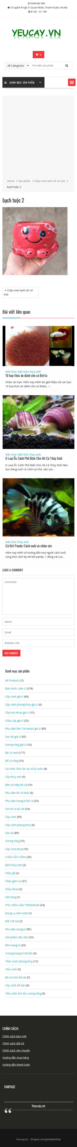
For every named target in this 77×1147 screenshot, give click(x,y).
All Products (12, 680)
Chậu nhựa (11, 889)
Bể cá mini (11, 752)
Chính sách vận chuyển (16, 1050)
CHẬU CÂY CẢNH (15, 857)
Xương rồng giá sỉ (15, 744)
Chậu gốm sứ (13, 881)
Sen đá (9, 833)
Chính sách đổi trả (13, 1043)
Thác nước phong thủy (19, 961)
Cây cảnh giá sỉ (14, 696)
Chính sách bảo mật (14, 1036)
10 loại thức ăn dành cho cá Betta (26, 375)
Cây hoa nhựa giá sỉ (17, 712)
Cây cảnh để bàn (15, 985)
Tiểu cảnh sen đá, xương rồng (23, 993)
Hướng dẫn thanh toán (16, 1064)
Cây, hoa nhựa (14, 849)
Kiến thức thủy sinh (29, 371)
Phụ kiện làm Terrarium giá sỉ (23, 728)
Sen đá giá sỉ (13, 736)
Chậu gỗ (10, 873)
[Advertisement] (38, 137)
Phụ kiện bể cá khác (17, 793)
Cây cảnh (10, 817)
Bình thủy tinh (13, 865)
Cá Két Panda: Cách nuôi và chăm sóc (28, 545)
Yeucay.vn (38, 1106)
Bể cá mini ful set (15, 977)
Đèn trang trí (12, 945)
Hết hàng (10, 897)
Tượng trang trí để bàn (19, 953)
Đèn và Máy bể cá (16, 784)
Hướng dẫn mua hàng (15, 1057)
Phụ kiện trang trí (15, 929)
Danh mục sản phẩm (22, 82)
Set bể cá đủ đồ (14, 809)
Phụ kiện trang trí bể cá (19, 801)
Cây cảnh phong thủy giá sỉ (21, 704)
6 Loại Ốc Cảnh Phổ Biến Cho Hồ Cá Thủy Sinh (33, 458)
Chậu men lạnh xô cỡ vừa (18, 292)
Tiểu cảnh (11, 969)
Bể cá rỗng (11, 760)
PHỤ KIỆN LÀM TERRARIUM (22, 905)
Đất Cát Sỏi (12, 921)
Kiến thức (11, 371)
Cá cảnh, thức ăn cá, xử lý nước (24, 768)
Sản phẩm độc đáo (16, 937)
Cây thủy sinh (13, 776)
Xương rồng (12, 841)
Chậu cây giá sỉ (14, 720)
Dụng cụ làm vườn (16, 913)
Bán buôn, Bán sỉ (15, 688)
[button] (72, 82)
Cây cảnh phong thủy (18, 825)
